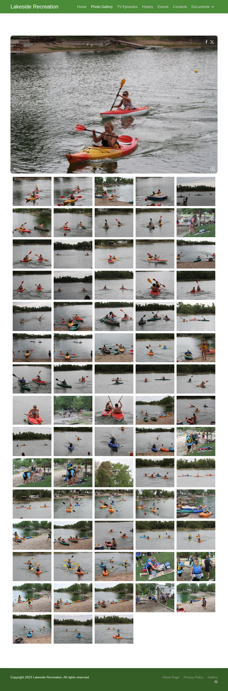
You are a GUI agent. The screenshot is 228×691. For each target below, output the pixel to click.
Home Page (171, 677)
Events (163, 7)
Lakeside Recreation (34, 6)
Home (82, 7)
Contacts (180, 7)
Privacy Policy (193, 677)
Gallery (213, 677)
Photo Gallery (102, 7)
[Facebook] (216, 682)
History (147, 7)
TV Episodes (127, 7)
